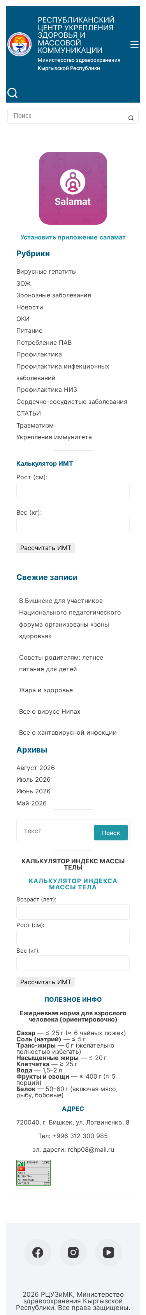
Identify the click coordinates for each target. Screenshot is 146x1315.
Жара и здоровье (46, 690)
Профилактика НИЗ (46, 389)
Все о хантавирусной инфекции (68, 732)
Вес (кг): (29, 512)
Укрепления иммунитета (54, 437)
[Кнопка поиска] (130, 117)
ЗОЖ (23, 283)
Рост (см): (31, 477)
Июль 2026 (33, 779)
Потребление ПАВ (44, 342)
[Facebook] (37, 1252)
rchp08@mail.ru (91, 1149)
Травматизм (35, 425)
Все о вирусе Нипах (50, 711)
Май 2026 (31, 803)
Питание (29, 330)
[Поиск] (12, 93)
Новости (29, 307)
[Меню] (134, 44)
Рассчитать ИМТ (45, 548)
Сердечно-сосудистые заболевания (71, 401)
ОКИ (23, 319)
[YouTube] (108, 1252)
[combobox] (66, 116)
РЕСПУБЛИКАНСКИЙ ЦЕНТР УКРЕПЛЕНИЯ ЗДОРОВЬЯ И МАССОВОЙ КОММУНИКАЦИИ (76, 35)
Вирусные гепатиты (46, 271)
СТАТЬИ (28, 413)
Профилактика (39, 354)
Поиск (111, 833)
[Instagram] (73, 1252)
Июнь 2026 (33, 791)
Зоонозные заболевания (53, 295)
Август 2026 (35, 768)
